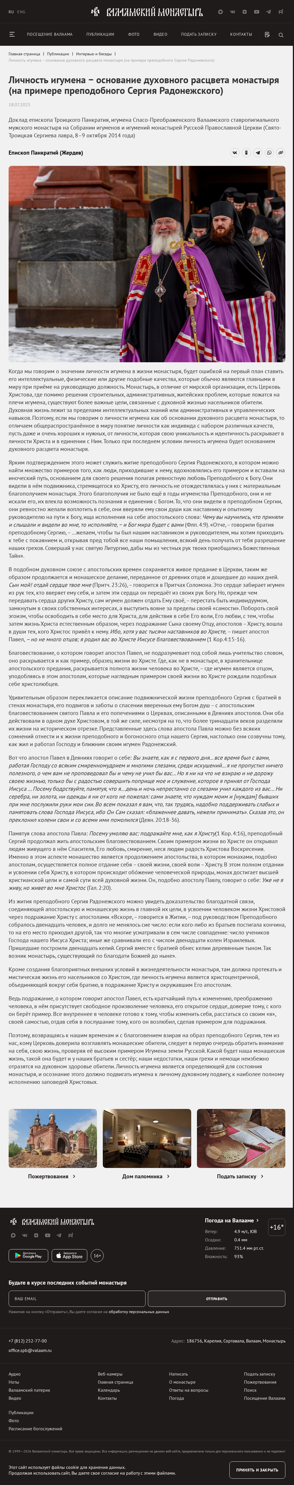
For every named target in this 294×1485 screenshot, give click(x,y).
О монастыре (182, 1382)
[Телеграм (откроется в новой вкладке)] (268, 11)
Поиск (250, 1390)
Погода (176, 1398)
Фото (134, 34)
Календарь (109, 1390)
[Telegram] (257, 152)
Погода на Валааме (229, 1220)
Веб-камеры (110, 1374)
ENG (21, 11)
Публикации (100, 34)
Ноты (14, 1382)
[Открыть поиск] (281, 35)
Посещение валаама (50, 34)
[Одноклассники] (246, 152)
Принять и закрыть (257, 1470)
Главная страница (115, 1382)
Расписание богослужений (35, 1428)
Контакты (241, 34)
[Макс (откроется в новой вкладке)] (220, 11)
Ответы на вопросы (188, 1390)
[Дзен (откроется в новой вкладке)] (244, 11)
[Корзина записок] (267, 35)
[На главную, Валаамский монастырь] (147, 15)
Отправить (216, 1298)
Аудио (15, 1374)
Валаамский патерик (29, 1390)
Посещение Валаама (264, 1398)
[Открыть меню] (12, 34)
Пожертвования (260, 1382)
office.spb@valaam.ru (30, 1350)
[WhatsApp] (269, 152)
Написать (178, 1374)
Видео (161, 34)
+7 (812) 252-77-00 (28, 1341)
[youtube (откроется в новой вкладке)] (256, 11)
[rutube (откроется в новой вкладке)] (280, 11)
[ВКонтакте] (234, 152)
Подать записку (198, 34)
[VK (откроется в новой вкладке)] (232, 11)
